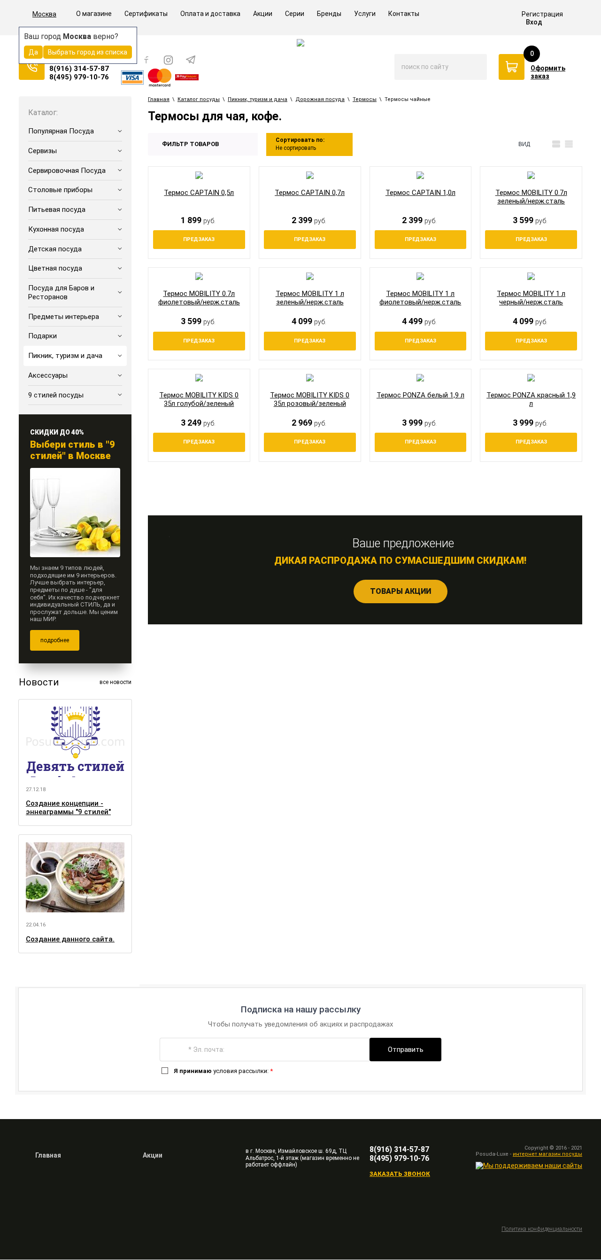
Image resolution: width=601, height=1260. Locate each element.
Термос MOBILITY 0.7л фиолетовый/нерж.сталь (199, 297)
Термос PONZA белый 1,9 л (420, 395)
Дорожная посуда (320, 99)
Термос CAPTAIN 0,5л (199, 192)
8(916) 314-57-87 (79, 68)
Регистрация (542, 14)
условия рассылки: (223, 1070)
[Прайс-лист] (568, 144)
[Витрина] (543, 144)
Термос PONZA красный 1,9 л (531, 399)
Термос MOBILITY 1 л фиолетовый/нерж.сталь (420, 297)
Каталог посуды (198, 99)
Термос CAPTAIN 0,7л (310, 192)
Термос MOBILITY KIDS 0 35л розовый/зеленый (309, 399)
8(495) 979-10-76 (79, 77)
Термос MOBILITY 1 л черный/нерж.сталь (531, 297)
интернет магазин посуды (547, 1154)
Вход (534, 22)
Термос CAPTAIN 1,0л (420, 192)
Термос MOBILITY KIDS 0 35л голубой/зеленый (199, 399)
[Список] (556, 144)
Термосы (365, 99)
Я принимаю (193, 1070)
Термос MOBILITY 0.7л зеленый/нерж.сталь (531, 196)
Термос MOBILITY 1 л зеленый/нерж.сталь (310, 297)
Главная (159, 99)
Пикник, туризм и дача (257, 99)
